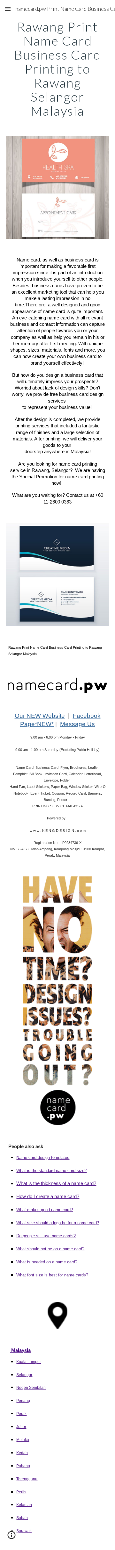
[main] (57, 68)
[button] (7, 9)
